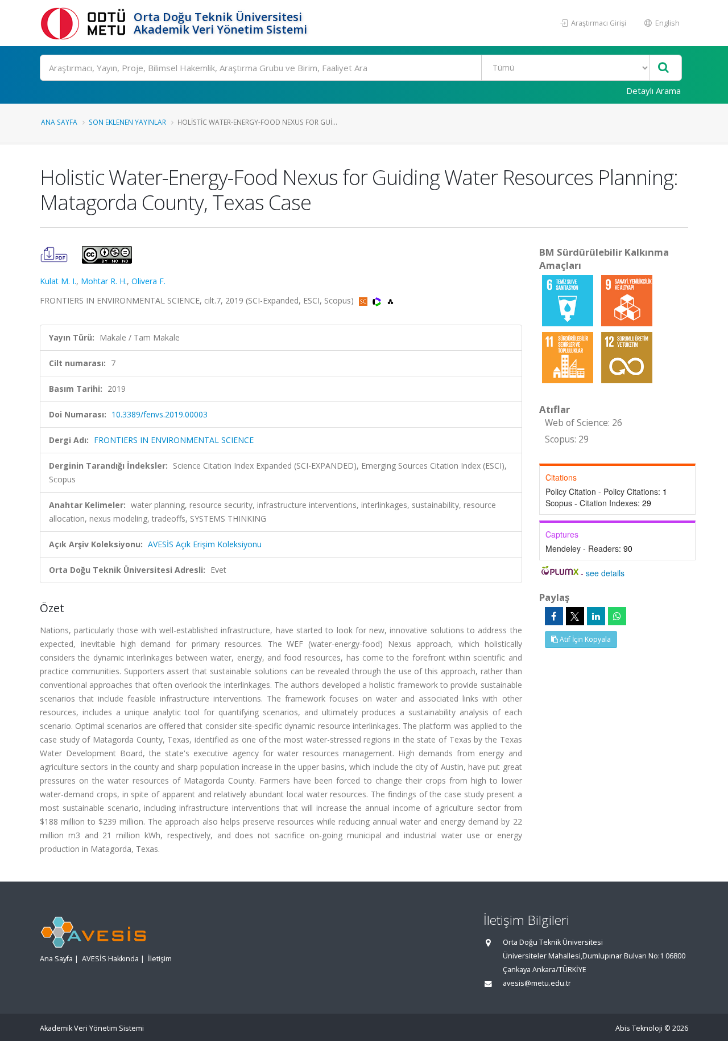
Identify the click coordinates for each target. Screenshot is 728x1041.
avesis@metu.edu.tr (537, 983)
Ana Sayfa (59, 121)
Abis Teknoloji (639, 1028)
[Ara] (663, 68)
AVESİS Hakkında (110, 959)
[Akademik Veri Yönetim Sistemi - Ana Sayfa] (85, 23)
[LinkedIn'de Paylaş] (596, 616)
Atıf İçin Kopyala (584, 639)
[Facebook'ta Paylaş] (554, 616)
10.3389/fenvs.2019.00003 (159, 414)
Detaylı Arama (653, 90)
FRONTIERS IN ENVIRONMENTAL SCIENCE (174, 440)
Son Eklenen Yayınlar (127, 121)
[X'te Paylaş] (575, 616)
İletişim (160, 959)
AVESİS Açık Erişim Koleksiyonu (205, 544)
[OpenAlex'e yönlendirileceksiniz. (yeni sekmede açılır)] (390, 300)
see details (605, 573)
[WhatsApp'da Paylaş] (617, 616)
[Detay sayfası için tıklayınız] (568, 299)
